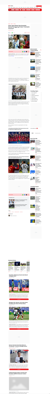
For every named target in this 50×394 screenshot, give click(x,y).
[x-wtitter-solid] (26, 51)
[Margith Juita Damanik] (9, 215)
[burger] (41, 7)
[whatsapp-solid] (22, 51)
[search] (35, 6)
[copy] (28, 51)
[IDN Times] (10, 5)
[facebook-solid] (24, 51)
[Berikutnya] (29, 255)
